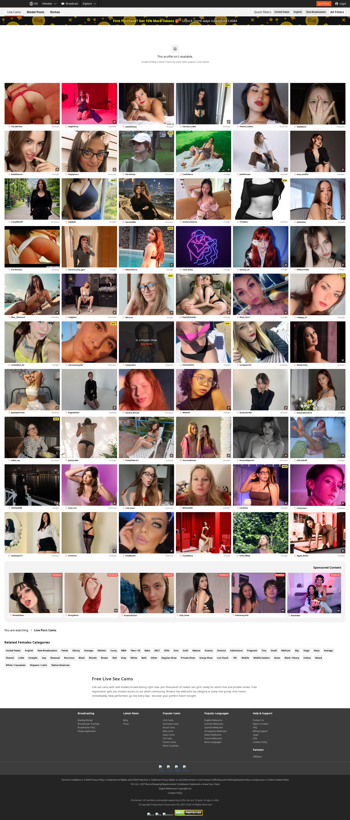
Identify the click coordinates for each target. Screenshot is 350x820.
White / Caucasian (16, 665)
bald (143, 657)
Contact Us (258, 720)
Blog (125, 720)
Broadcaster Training (88, 723)
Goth (185, 650)
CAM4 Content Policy (278, 779)
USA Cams (168, 720)
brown (104, 657)
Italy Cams (168, 731)
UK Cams (167, 738)
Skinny (76, 650)
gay (44, 657)
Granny (209, 650)
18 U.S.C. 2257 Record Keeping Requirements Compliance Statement (165, 784)
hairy (317, 650)
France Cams (169, 742)
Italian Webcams (212, 734)
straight (32, 657)
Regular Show (169, 657)
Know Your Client (211, 784)
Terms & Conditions (71, 779)
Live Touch (222, 657)
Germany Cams (171, 723)
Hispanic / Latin (38, 665)
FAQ (255, 727)
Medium (285, 650)
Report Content (260, 723)
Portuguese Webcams (215, 731)
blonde (93, 657)
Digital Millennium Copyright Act (175, 788)
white (134, 657)
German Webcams (213, 723)
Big (297, 650)
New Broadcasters (316, 11)
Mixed (318, 657)
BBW (123, 650)
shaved (10, 657)
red (114, 657)
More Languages (212, 742)
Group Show (206, 657)
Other (154, 657)
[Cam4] (13, 4)
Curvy (113, 650)
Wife (166, 650)
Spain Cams (169, 734)
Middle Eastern (261, 657)
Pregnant (252, 650)
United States (282, 11)
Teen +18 (135, 650)
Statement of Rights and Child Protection (127, 779)
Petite (64, 650)
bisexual (55, 657)
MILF (157, 650)
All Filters (337, 12)
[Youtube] (186, 768)
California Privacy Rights (163, 779)
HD (235, 657)
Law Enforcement (187, 779)
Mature (196, 650)
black (82, 657)
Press (126, 723)
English (298, 11)
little (21, 657)
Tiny (264, 650)
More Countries (171, 745)
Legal (255, 734)
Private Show (188, 657)
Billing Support (260, 731)
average (328, 650)
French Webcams (213, 738)
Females (47, 3)
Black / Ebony (292, 657)
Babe (147, 650)
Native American (60, 665)
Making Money (85, 720)
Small (274, 650)
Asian (277, 657)
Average (88, 650)
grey (123, 657)
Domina (221, 650)
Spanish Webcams (213, 727)
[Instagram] (170, 768)
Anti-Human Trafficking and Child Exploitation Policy (224, 779)
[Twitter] (178, 768)
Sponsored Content (327, 568)
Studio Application (87, 731)
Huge (306, 650)
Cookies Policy (260, 742)
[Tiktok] (162, 768)
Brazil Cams (169, 727)
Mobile (245, 657)
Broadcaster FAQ (86, 727)
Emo (176, 650)
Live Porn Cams (45, 630)
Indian (307, 657)
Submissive (236, 650)
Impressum (259, 779)
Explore (87, 3)
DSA (255, 738)
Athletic (102, 650)
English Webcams (213, 720)
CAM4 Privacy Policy (94, 779)
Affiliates (257, 756)
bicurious (69, 657)
